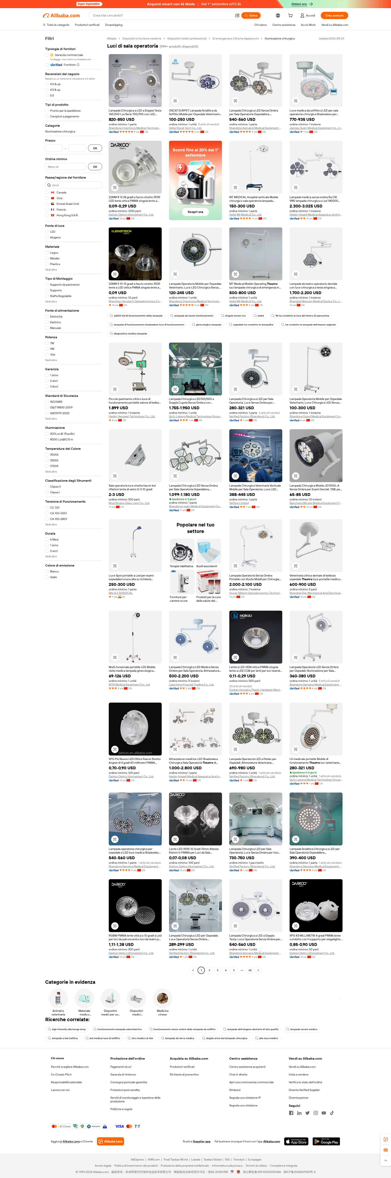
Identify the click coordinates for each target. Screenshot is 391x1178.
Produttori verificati (182, 1066)
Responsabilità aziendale (66, 1082)
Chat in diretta (238, 1074)
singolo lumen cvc (235, 315)
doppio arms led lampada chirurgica (226, 1038)
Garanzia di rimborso (123, 1074)
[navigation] (73, 505)
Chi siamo (57, 1058)
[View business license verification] (232, 1172)
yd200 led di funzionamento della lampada (138, 315)
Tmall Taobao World (175, 1159)
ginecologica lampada (208, 324)
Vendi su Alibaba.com (302, 1066)
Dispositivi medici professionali (186, 38)
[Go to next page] (258, 970)
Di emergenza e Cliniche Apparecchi (236, 38)
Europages (254, 1159)
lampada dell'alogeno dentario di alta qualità (252, 1029)
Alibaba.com (271, 1141)
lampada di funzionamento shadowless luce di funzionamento (149, 324)
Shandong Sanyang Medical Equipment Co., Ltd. (255, 128)
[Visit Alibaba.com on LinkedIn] (299, 1112)
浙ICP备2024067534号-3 (299, 1172)
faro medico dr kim (142, 1038)
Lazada (195, 1159)
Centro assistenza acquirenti (247, 1066)
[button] (237, 15)
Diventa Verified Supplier (304, 1090)
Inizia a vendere (298, 1074)
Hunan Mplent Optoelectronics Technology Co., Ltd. (255, 593)
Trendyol (238, 1159)
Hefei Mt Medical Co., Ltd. (245, 214)
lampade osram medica (303, 1029)
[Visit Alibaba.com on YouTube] (323, 1112)
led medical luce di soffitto (105, 1038)
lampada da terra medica (179, 1038)
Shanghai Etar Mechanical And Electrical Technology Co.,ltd (316, 593)
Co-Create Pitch (61, 1074)
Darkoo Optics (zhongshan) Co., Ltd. (131, 214)
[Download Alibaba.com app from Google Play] (326, 1141)
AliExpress (137, 1159)
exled (261, 315)
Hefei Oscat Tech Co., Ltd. (185, 128)
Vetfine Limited (239, 503)
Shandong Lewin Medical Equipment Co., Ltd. (195, 506)
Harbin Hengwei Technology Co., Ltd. (132, 416)
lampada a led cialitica (65, 1038)
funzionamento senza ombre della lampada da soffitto (184, 1029)
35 (250, 970)
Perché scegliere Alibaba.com (70, 1066)
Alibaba (111, 38)
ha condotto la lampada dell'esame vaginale (310, 324)
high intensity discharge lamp (69, 1029)
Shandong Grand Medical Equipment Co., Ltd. (316, 416)
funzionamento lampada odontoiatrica (120, 1029)
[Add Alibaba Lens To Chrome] (110, 1141)
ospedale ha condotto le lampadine (253, 324)
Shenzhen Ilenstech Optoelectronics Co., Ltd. (135, 301)
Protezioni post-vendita (125, 1090)
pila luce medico (268, 1038)
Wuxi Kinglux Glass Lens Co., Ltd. (129, 503)
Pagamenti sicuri (120, 1066)
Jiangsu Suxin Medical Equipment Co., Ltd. (316, 128)
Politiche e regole (121, 1109)
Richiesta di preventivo (184, 1074)
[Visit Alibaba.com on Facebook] (291, 1112)
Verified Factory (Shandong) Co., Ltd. (252, 416)
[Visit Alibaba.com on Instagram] (315, 1112)
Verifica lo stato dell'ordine (305, 1082)
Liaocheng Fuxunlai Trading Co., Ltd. (191, 684)
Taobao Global (212, 1159)
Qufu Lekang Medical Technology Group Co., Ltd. (195, 416)
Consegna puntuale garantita (128, 1082)
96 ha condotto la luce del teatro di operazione (302, 315)
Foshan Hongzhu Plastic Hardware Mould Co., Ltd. (255, 689)
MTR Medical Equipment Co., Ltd (129, 684)
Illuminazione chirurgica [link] (280, 38)
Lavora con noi (60, 1090)
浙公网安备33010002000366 (262, 1172)
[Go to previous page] (193, 970)
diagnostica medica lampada (130, 333)
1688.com (153, 1159)
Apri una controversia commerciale (251, 1082)
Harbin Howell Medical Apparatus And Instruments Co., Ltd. (316, 214)
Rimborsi (235, 1090)
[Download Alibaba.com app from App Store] (296, 1141)
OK (95, 148)
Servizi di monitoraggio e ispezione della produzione (135, 1099)
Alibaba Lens (71, 1141)
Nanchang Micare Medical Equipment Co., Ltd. (316, 503)
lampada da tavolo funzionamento (193, 315)
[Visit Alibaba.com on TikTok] (331, 1112)
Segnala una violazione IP (245, 1097)
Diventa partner (299, 1097)
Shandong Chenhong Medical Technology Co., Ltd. (135, 128)
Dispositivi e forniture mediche (141, 38)
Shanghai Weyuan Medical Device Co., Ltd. (316, 301)
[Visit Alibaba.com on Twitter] (307, 1112)
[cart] (291, 16)
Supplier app (202, 1141)
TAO (227, 1159)
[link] (385, 1139)
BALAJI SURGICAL (121, 593)
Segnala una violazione (243, 1105)
